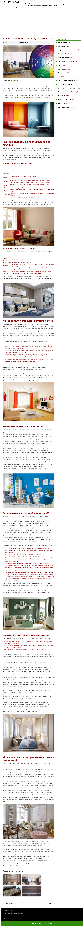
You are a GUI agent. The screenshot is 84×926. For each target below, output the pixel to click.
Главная (27, 3)
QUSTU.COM (11, 2)
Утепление (62, 95)
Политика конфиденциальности (14, 913)
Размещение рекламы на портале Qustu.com (40, 5)
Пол (59, 76)
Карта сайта (8, 910)
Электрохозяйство (64, 107)
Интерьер (61, 54)
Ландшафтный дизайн (66, 61)
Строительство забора (66, 92)
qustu (9, 42)
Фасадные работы (64, 99)
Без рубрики (62, 42)
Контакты (7, 918)
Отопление (62, 73)
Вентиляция (62, 46)
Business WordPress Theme (42, 923)
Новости (61, 65)
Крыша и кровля (64, 57)
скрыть (15, 80)
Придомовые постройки (66, 80)
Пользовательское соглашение (14, 916)
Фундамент (62, 103)
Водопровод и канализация (68, 50)
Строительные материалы (67, 88)
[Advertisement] (42, 21)
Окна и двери (63, 69)
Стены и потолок (64, 84)
